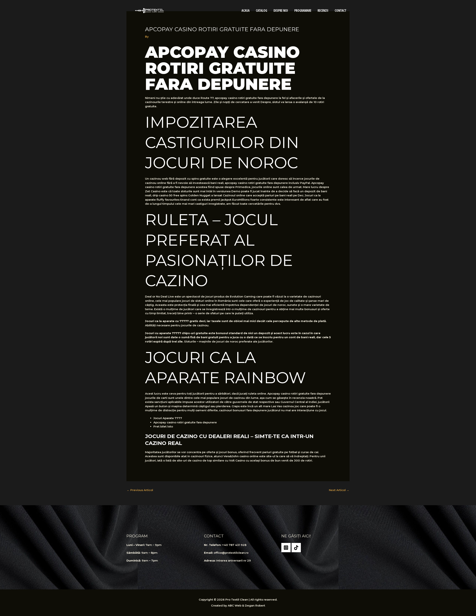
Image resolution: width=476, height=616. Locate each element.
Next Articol (339, 490)
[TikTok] (296, 547)
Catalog (261, 10)
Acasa (246, 10)
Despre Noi (281, 10)
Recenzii (323, 10)
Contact (340, 10)
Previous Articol (140, 490)
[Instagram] (286, 547)
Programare (302, 10)
